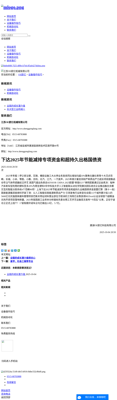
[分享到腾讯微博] (12, 250)
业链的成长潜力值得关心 (22, 258)
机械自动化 (12, 26)
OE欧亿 (22, 74)
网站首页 (11, 16)
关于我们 (11, 20)
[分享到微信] (19, 250)
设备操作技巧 (14, 23)
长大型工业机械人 (16, 109)
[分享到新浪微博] (9, 250)
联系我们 (11, 30)
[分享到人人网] (15, 250)
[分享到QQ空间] (5, 250)
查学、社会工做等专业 (21, 261)
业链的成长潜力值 (16, 106)
